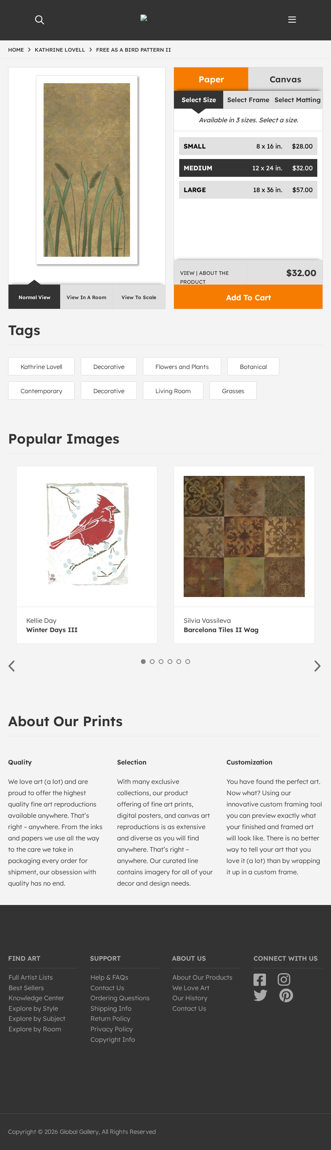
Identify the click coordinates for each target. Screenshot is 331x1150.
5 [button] (178, 661)
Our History (189, 998)
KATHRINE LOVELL (60, 49)
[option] (87, 555)
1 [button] (143, 661)
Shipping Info (111, 1008)
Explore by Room (34, 1029)
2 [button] (152, 661)
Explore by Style (33, 1008)
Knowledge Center (36, 998)
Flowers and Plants (182, 367)
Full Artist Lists (30, 977)
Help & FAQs (109, 977)
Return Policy (110, 1018)
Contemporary (41, 391)
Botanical (253, 367)
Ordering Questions (120, 998)
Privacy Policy (111, 1029)
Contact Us (107, 988)
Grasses (233, 391)
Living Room (173, 391)
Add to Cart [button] (248, 297)
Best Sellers (26, 988)
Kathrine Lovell (41, 367)
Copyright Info (112, 1039)
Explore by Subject (36, 1018)
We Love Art (190, 988)
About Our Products (202, 977)
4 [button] (170, 661)
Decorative (108, 367)
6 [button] (187, 661)
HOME (16, 49)
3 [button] (161, 661)
